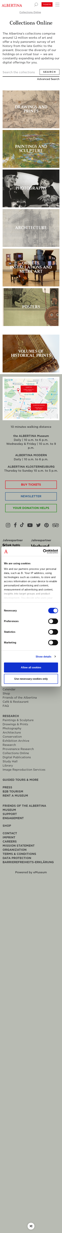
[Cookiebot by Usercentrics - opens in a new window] (43, 551)
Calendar (9, 689)
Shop (6, 693)
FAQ (6, 706)
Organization (15, 849)
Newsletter (31, 496)
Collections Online (30, 12)
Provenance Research (18, 749)
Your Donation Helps (31, 508)
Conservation (12, 736)
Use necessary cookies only (31, 678)
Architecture (12, 732)
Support (10, 814)
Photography (12, 728)
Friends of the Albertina (20, 697)
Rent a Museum (15, 795)
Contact (10, 833)
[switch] (53, 621)
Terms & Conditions (19, 854)
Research (11, 716)
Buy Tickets (31, 484)
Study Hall (10, 761)
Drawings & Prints (15, 724)
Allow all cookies (31, 667)
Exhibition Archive (16, 740)
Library (8, 765)
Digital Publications (17, 757)
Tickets (47, 4)
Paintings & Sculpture (18, 720)
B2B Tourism (13, 791)
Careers (10, 841)
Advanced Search (48, 79)
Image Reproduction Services (24, 769)
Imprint (9, 837)
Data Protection (17, 858)
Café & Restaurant (16, 701)
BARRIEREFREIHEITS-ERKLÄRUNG (28, 862)
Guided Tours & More (20, 779)
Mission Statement (19, 845)
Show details (43, 656)
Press (7, 787)
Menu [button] (56, 4)
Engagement (13, 818)
